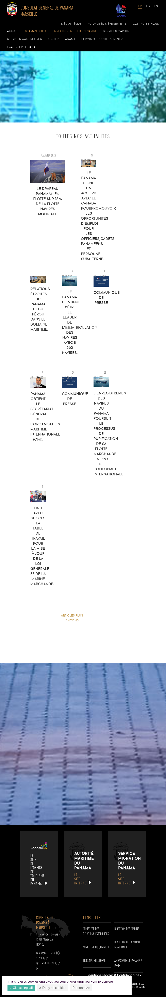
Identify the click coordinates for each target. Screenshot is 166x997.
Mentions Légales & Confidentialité (113, 975)
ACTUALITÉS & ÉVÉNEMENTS (107, 24)
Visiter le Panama (61, 39)
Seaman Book (35, 31)
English (156, 8)
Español (148, 8)
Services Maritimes (118, 31)
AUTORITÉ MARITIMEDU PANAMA (84, 868)
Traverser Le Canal (22, 47)
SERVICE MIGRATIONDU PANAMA (129, 868)
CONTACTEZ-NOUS (146, 24)
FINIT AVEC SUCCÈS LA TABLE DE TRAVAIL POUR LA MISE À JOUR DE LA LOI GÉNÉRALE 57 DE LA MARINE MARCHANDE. (42, 546)
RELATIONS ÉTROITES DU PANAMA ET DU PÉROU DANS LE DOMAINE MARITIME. (40, 309)
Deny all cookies (54, 988)
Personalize (81, 988)
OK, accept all (22, 988)
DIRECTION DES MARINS (126, 929)
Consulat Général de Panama (46, 10)
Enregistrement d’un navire (74, 31)
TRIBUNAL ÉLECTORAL (94, 961)
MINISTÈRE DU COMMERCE (97, 947)
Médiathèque (71, 24)
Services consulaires (24, 39)
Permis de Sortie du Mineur (103, 39)
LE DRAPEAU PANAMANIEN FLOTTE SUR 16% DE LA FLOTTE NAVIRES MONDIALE (47, 201)
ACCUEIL (13, 31)
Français (140, 8)
